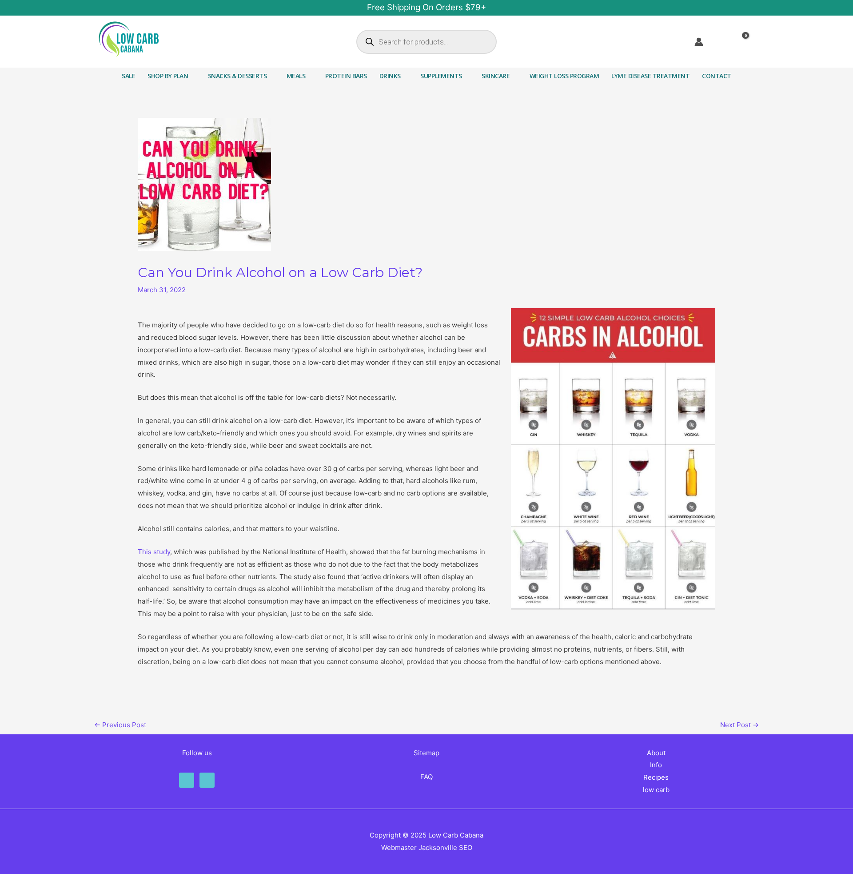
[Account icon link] (699, 42)
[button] (191, 75)
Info (656, 765)
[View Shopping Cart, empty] (746, 42)
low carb (656, 789)
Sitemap (426, 753)
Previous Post (120, 725)
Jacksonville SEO (445, 847)
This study (154, 552)
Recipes (656, 777)
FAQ (426, 777)
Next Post (739, 725)
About (656, 753)
